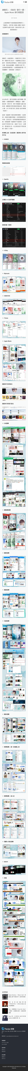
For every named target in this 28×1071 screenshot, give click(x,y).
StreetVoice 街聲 (5, 1042)
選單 (26, 2)
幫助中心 (3, 1049)
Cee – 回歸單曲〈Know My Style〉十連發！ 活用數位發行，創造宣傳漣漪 (17, 1010)
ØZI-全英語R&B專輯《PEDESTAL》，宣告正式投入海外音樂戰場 (17, 1003)
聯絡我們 (3, 1051)
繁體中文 (3, 1056)
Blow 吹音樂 (4, 1044)
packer (11, 2)
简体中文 (3, 1058)
